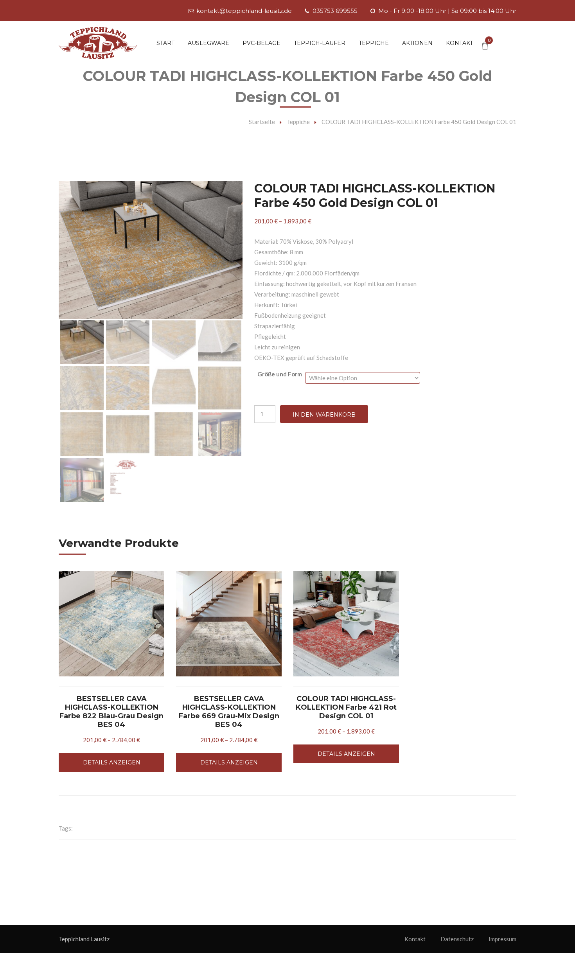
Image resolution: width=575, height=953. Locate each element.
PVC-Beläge (261, 43)
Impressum (502, 938)
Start (165, 43)
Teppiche (374, 43)
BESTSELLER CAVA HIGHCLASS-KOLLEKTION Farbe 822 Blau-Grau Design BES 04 (111, 711)
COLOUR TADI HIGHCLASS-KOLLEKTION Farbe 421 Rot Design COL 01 (346, 707)
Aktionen (417, 43)
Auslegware (208, 43)
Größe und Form (279, 374)
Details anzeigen (111, 762)
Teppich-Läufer (319, 43)
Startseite (262, 121)
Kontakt (459, 43)
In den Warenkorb (324, 414)
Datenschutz (457, 938)
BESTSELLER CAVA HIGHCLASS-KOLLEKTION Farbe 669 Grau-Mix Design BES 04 (229, 711)
